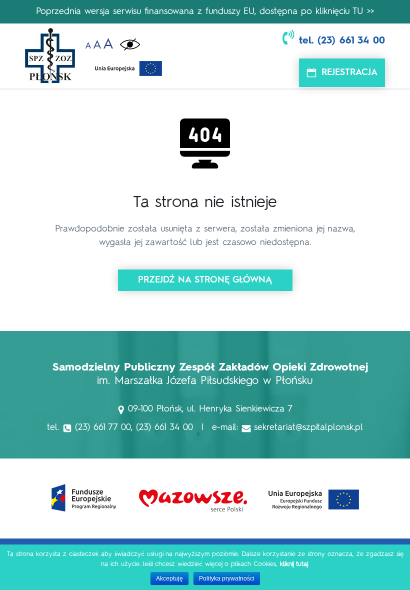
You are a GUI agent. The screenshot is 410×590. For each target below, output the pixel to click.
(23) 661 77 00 (103, 427)
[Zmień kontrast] (130, 45)
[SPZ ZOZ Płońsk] (50, 56)
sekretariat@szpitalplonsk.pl (308, 427)
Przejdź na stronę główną (205, 280)
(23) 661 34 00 (351, 41)
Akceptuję (169, 578)
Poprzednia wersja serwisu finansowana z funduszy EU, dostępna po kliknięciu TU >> (205, 11)
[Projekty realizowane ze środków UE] (128, 66)
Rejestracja (350, 72)
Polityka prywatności (226, 578)
